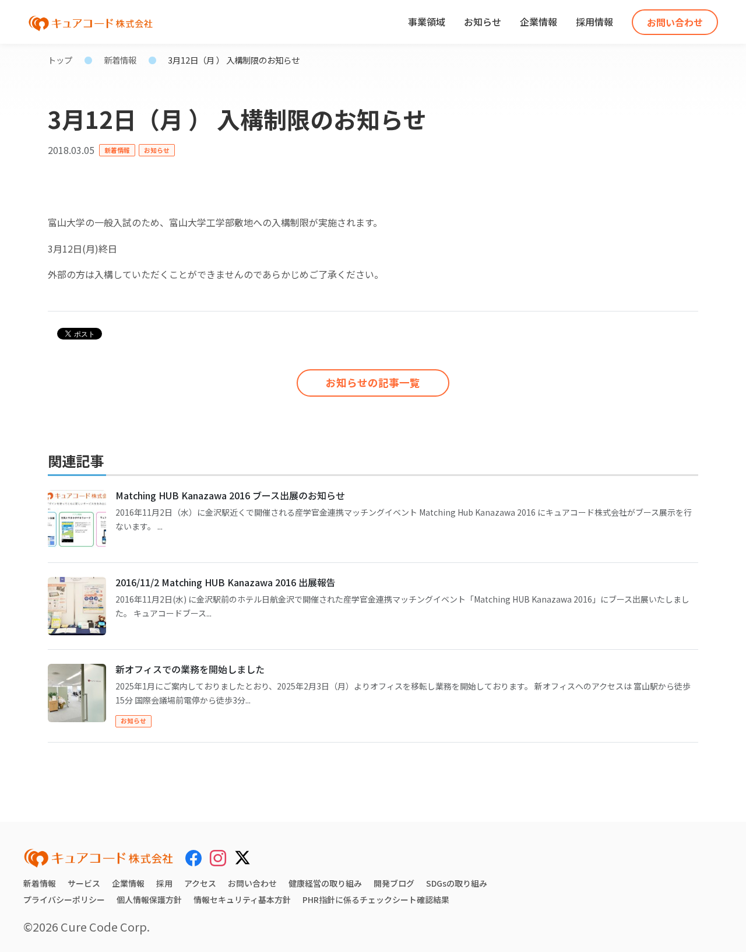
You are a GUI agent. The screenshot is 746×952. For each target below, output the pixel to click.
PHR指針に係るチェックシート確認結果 (375, 899)
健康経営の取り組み (325, 883)
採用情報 (594, 22)
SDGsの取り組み (456, 883)
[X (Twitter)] (242, 856)
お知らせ (482, 22)
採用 (164, 883)
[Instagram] (218, 857)
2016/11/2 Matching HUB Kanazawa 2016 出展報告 (225, 582)
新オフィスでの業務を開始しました (190, 669)
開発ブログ (394, 883)
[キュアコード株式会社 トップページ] (98, 858)
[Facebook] (193, 857)
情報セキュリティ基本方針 (242, 899)
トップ (60, 60)
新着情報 (120, 60)
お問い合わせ (675, 22)
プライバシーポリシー (64, 899)
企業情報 (538, 22)
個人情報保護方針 (149, 899)
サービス (84, 883)
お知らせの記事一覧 (373, 382)
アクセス (200, 883)
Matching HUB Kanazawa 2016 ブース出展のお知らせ (230, 495)
